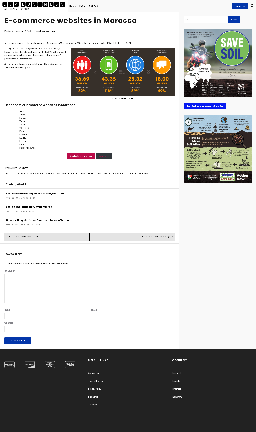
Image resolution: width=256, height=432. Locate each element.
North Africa (63, 173)
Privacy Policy (94, 389)
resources (21, 43)
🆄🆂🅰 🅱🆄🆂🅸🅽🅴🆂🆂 (33, 4)
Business (24, 168)
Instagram (177, 397)
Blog (82, 6)
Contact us (240, 6)
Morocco (50, 173)
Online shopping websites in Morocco (89, 173)
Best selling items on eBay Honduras (29, 207)
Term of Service (95, 381)
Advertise (92, 405)
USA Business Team (45, 31)
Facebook (176, 373)
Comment (10, 271)
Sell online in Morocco (137, 173)
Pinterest (176, 389)
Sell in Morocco (116, 173)
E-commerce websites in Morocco (28, 173)
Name (8, 310)
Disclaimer (93, 397)
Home (72, 6)
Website (8, 323)
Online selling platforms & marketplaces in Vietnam (38, 220)
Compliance (93, 373)
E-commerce (11, 168)
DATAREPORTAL (127, 98)
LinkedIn (176, 381)
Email (95, 310)
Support (94, 6)
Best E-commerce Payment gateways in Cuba (35, 193)
